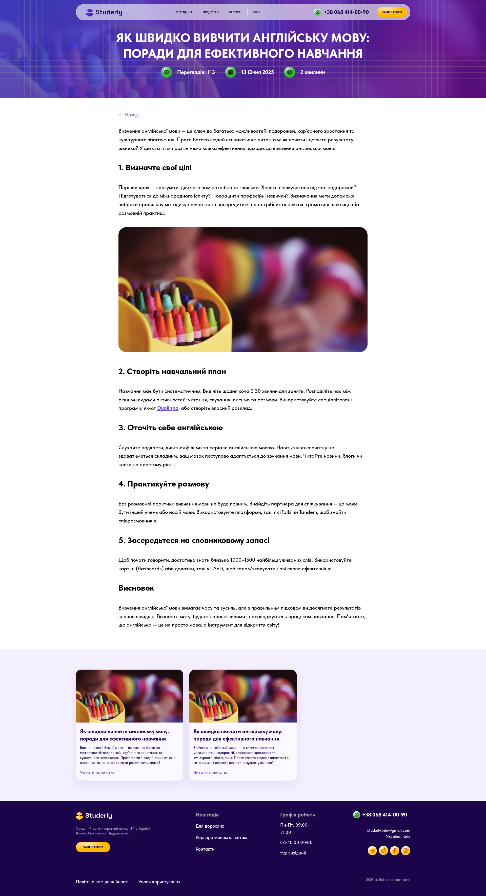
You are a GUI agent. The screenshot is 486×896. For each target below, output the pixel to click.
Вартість (235, 12)
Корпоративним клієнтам (221, 837)
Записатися (93, 847)
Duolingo (167, 408)
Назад (131, 114)
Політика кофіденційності (102, 881)
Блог (256, 12)
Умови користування (159, 881)
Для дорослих (210, 826)
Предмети (211, 12)
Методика (184, 12)
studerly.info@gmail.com (388, 830)
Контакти (205, 849)
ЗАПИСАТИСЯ (392, 12)
